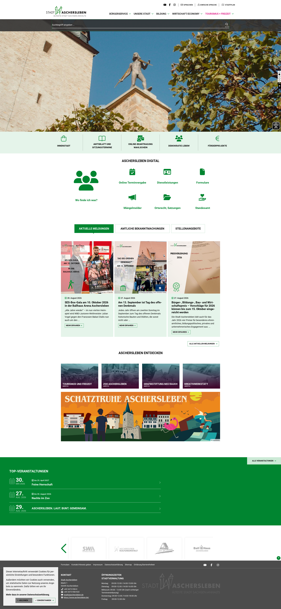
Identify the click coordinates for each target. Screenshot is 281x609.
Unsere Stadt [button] (142, 13)
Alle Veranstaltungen (262, 461)
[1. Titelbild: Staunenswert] (279, 78)
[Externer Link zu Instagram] (174, 5)
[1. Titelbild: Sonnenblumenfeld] (279, 80)
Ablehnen (23, 600)
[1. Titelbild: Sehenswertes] (279, 72)
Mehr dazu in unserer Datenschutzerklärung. (28, 594)
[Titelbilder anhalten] (279, 85)
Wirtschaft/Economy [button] (185, 13)
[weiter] (233, 287)
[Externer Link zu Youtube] (164, 5)
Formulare (65, 565)
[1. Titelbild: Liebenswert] (279, 74)
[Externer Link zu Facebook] (169, 5)
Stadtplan (230, 5)
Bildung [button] (161, 13)
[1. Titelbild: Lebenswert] (279, 76)
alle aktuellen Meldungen (202, 344)
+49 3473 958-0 (69, 589)
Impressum (98, 565)
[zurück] (47, 287)
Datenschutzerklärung (114, 565)
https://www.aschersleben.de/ (75, 597)
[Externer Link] (88, 548)
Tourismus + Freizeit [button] (218, 13)
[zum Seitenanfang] (278, 558)
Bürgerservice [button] (118, 13)
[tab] (93, 228)
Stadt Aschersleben (69, 580)
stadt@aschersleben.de (72, 595)
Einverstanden (44, 600)
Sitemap (128, 565)
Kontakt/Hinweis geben (81, 565)
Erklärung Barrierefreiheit (144, 565)
